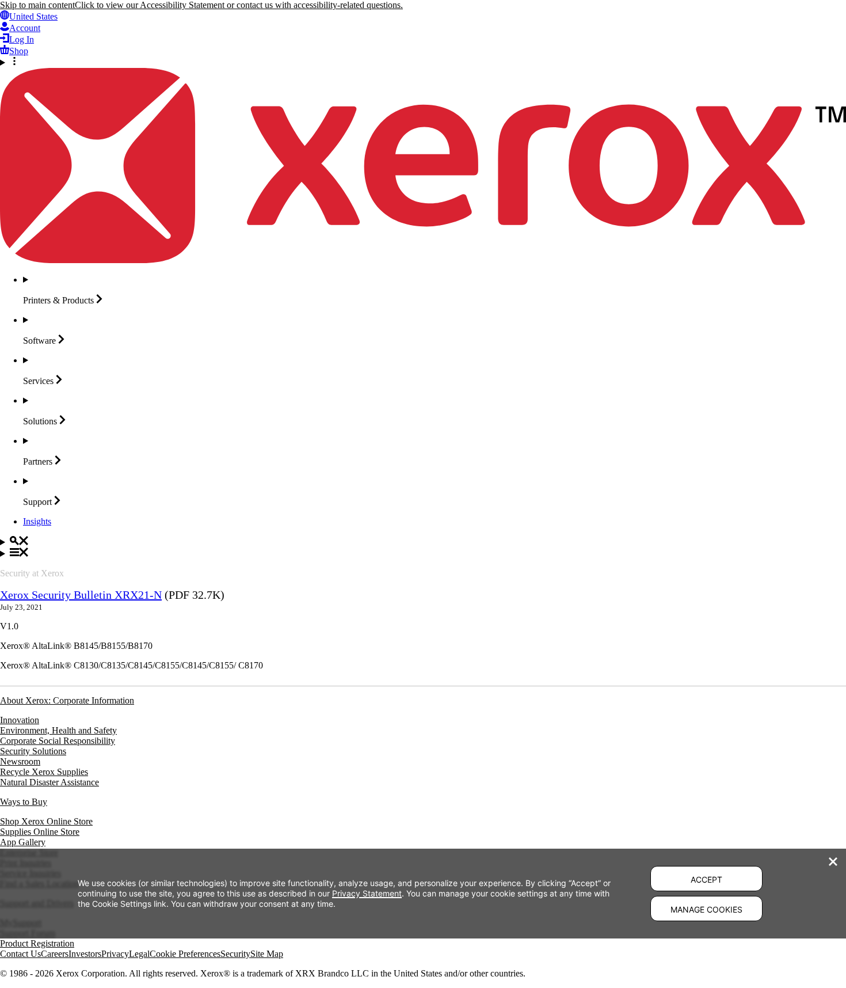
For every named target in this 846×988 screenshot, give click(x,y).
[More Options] (423, 62)
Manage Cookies (706, 909)
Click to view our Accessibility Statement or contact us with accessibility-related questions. (239, 5)
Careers (54, 954)
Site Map (266, 954)
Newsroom (20, 761)
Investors (84, 954)
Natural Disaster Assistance (49, 782)
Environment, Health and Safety (58, 730)
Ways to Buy (23, 802)
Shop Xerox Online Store (46, 821)
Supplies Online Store (39, 832)
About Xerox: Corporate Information (67, 700)
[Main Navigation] (423, 553)
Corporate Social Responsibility (57, 741)
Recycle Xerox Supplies (44, 772)
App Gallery (22, 842)
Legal (139, 954)
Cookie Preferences (185, 954)
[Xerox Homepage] (423, 260)
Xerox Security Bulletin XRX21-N (81, 594)
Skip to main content (37, 5)
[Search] (423, 542)
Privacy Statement (367, 893)
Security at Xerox (32, 573)
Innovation (19, 720)
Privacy (115, 954)
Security (235, 954)
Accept (706, 879)
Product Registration (37, 943)
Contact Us (20, 954)
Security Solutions (33, 751)
